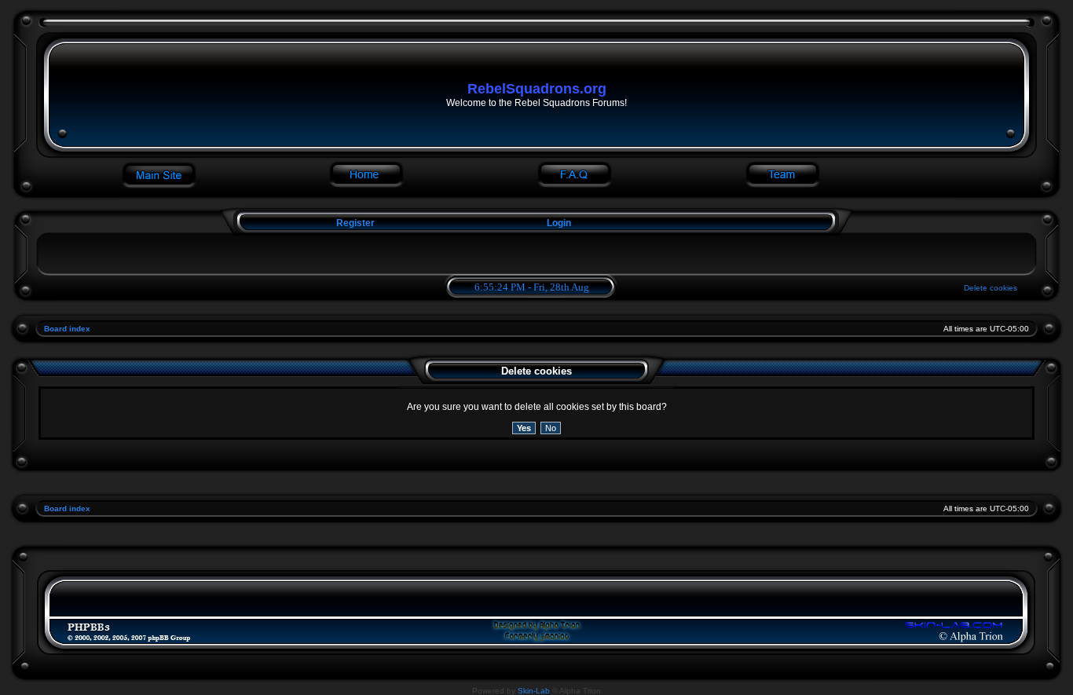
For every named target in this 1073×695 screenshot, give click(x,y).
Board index (67, 328)
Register (354, 223)
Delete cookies (990, 287)
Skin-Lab (534, 690)
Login (559, 223)
